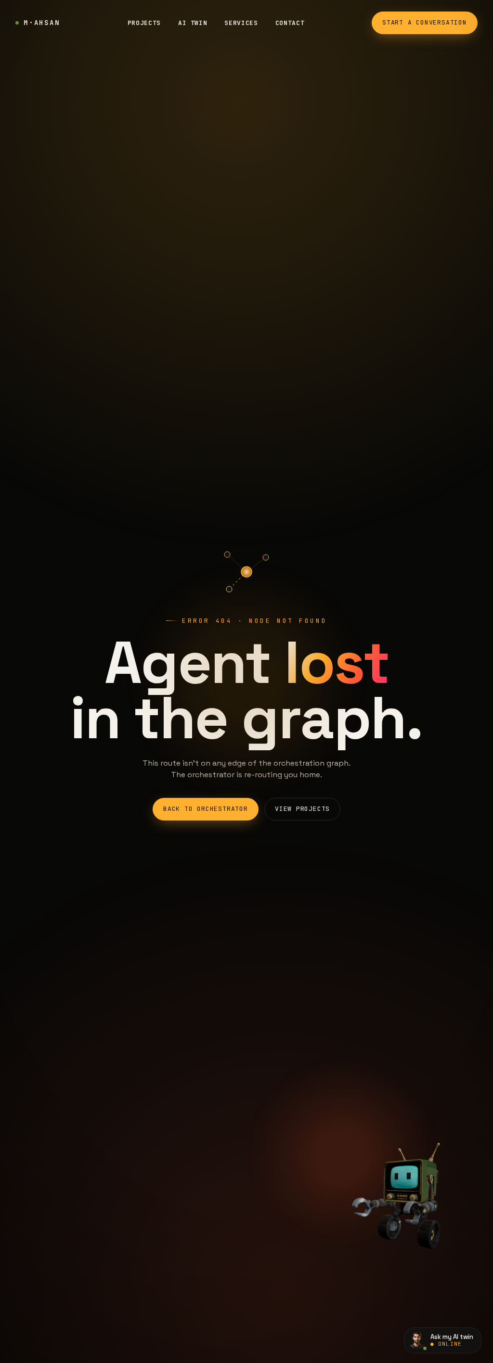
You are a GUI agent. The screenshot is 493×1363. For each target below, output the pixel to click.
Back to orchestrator (205, 809)
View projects (302, 809)
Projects (144, 23)
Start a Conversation (424, 22)
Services (241, 23)
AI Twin (193, 23)
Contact (290, 23)
